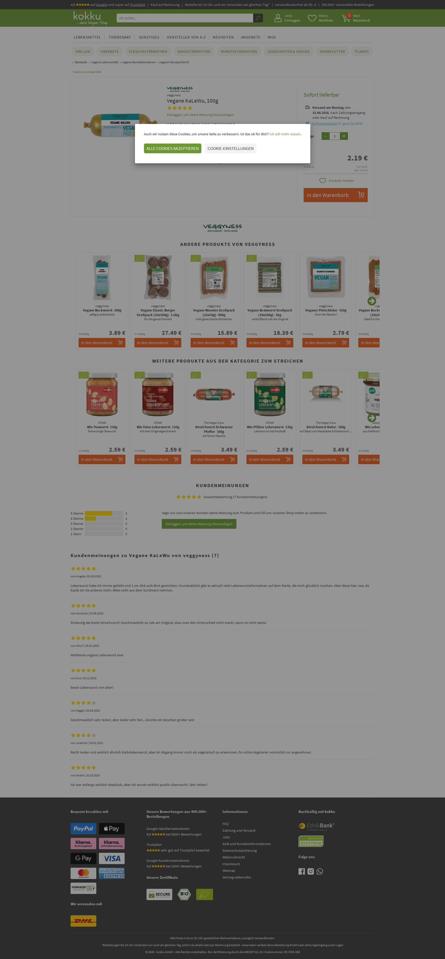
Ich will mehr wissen (285, 134)
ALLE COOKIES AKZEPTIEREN (173, 148)
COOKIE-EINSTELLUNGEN (231, 148)
